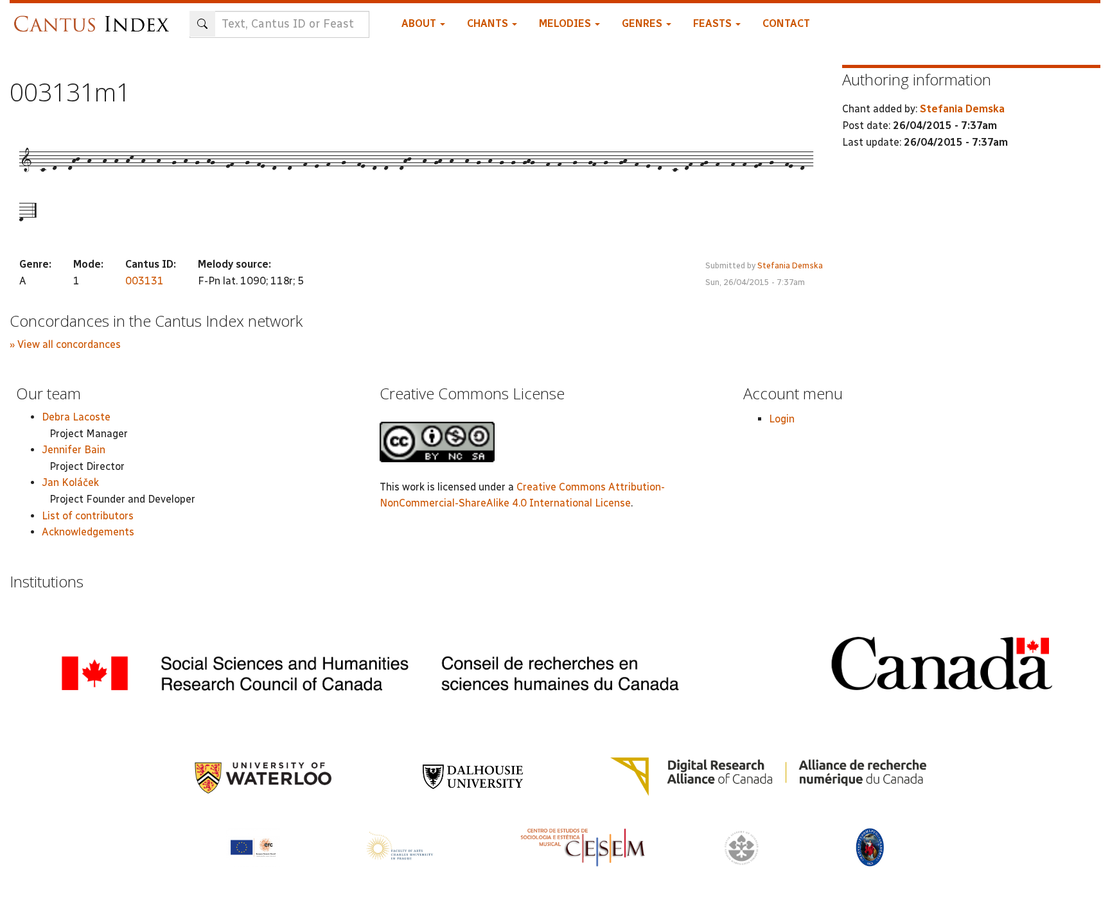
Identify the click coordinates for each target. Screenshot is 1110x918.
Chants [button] (489, 23)
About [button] (420, 23)
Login (782, 419)
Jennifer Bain (73, 450)
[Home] (95, 17)
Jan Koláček (70, 482)
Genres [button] (643, 23)
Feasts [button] (713, 23)
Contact (786, 23)
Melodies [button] (566, 23)
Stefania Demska (790, 265)
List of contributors (88, 516)
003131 (144, 281)
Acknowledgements (88, 532)
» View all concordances (65, 344)
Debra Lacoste (76, 417)
